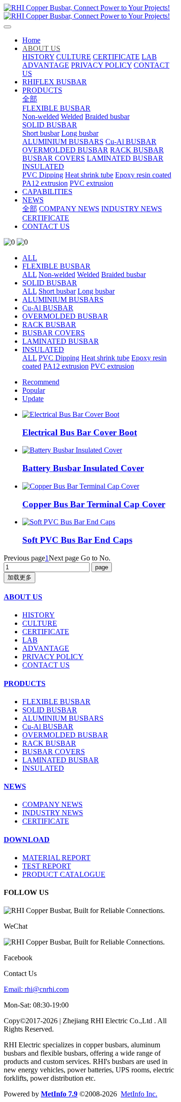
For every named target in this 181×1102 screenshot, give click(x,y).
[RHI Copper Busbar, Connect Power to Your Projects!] (90, 12)
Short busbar (57, 291)
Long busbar (96, 291)
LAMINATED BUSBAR (60, 341)
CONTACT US (46, 665)
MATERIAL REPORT (56, 858)
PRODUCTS (24, 683)
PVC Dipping (59, 358)
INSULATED (43, 349)
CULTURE (39, 623)
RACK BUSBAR (49, 324)
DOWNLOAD (27, 840)
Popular (33, 390)
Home (31, 40)
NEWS (15, 786)
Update (33, 399)
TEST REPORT (46, 866)
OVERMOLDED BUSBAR (65, 316)
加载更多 (19, 577)
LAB (30, 640)
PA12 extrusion (66, 366)
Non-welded (57, 274)
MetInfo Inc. (139, 1094)
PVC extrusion (112, 366)
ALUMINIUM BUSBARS (62, 299)
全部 (29, 99)
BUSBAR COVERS (53, 333)
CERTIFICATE (45, 632)
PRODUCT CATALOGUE (63, 874)
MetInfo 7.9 (59, 1094)
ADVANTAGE (45, 648)
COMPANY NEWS (52, 804)
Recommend (40, 382)
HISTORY (38, 615)
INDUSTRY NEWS (52, 813)
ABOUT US (23, 597)
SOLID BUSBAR (49, 283)
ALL (29, 258)
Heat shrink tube (105, 358)
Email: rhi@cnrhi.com (36, 989)
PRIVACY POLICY (53, 657)
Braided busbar (123, 274)
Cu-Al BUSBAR (47, 308)
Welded (88, 274)
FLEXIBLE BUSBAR (56, 266)
